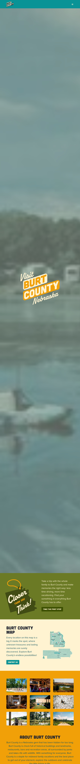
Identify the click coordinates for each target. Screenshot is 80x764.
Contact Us (13, 662)
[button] (72, 4)
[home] (10, 4)
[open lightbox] (16, 685)
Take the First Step (52, 609)
